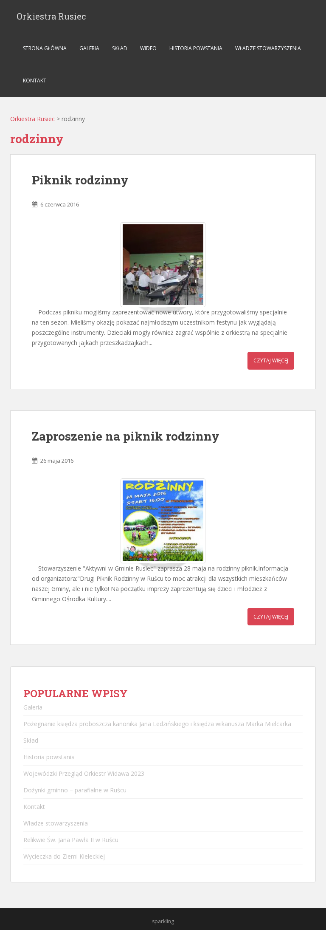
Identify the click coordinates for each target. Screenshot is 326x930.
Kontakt (34, 80)
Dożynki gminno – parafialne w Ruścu (74, 790)
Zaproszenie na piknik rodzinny (125, 436)
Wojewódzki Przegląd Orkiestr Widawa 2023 (83, 773)
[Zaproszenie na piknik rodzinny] (163, 520)
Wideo (148, 48)
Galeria (89, 48)
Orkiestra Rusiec (51, 16)
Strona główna (45, 48)
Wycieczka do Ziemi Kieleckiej (64, 856)
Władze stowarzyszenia (268, 48)
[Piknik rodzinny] (163, 264)
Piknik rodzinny (80, 180)
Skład (119, 48)
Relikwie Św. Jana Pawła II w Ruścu (70, 840)
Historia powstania (195, 48)
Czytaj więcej (270, 360)
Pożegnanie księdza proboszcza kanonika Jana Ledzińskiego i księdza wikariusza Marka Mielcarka (157, 724)
